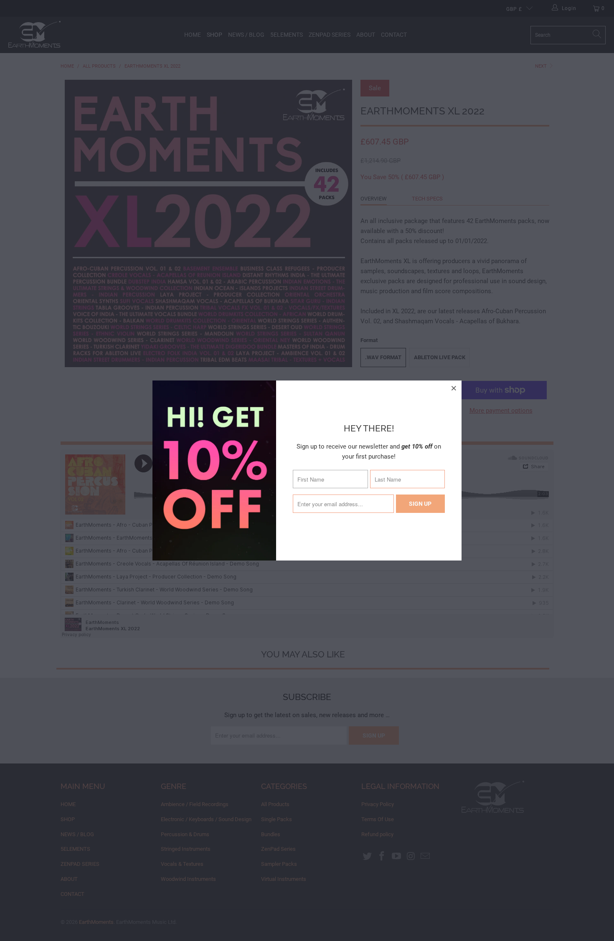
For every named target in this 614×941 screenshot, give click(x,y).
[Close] (454, 388)
